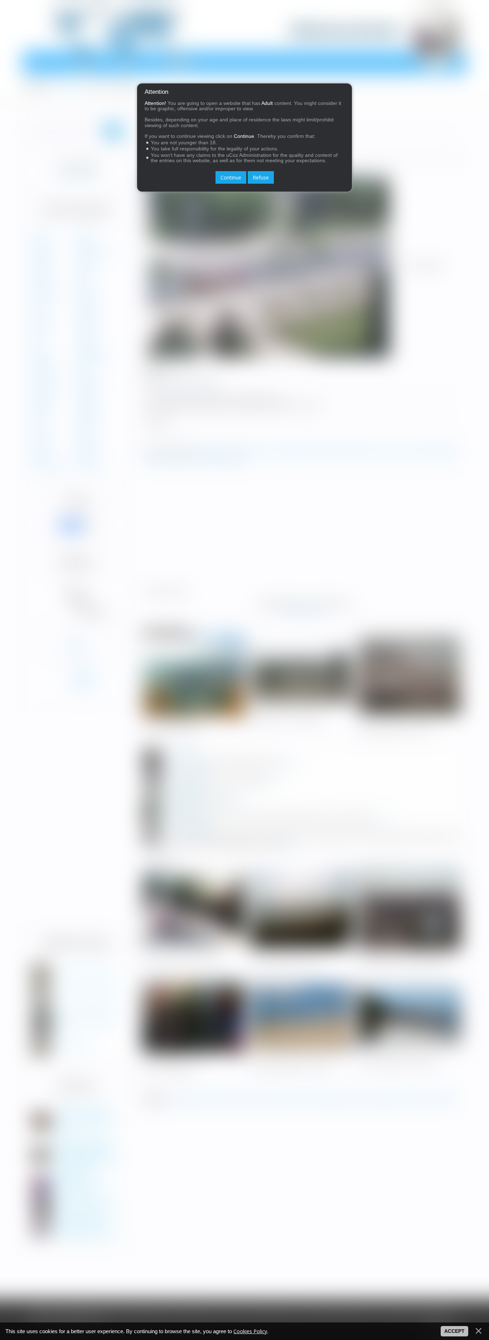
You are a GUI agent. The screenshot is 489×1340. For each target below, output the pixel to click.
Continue (231, 177)
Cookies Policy (250, 1331)
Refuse (261, 177)
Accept (454, 1331)
